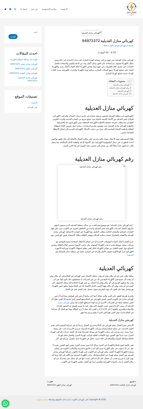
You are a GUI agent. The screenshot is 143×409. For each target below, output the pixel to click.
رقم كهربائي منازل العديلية (119, 88)
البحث (35, 32)
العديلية (130, 255)
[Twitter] (5, 9)
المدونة (34, 102)
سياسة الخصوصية (49, 9)
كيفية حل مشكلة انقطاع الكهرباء (23, 59)
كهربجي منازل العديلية (120, 94)
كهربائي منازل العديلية (121, 85)
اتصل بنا (23, 9)
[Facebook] (10, 9)
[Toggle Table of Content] (128, 81)
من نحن (34, 9)
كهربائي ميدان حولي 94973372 (23, 64)
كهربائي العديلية (123, 91)
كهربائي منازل (64, 302)
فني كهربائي (118, 45)
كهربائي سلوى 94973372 (26, 68)
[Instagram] (15, 9)
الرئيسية (64, 9)
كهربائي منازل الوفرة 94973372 (23, 73)
